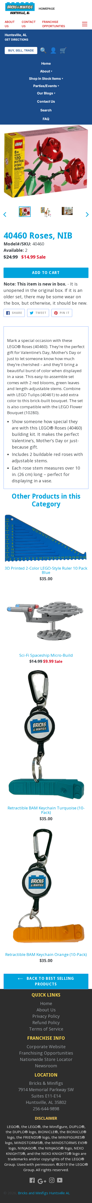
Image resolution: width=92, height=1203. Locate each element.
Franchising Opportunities (46, 1053)
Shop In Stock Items (46, 78)
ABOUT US (10, 24)
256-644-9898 (46, 1108)
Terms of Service (46, 1029)
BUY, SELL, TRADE (21, 50)
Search (46, 110)
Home (46, 63)
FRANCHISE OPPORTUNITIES (53, 24)
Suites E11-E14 (46, 1096)
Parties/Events (46, 86)
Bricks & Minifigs (46, 1083)
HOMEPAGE (47, 8)
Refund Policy (46, 1022)
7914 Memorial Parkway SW (46, 1089)
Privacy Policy (46, 1016)
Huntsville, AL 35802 (46, 1102)
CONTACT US (29, 24)
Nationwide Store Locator (46, 1059)
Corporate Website (46, 1046)
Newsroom (46, 1065)
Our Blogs (46, 93)
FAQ (46, 119)
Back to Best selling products (49, 981)
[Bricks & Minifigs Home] (20, 8)
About (46, 71)
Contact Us (46, 101)
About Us (46, 1010)
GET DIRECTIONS (16, 39)
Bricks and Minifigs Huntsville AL (44, 1192)
